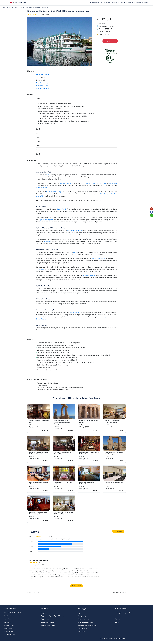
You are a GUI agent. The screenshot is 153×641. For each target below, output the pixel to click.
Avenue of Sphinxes (42, 88)
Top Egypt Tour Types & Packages (125, 613)
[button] (12, 2)
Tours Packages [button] (125, 2)
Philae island (40, 269)
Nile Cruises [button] (136, 2)
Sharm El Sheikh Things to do (12, 613)
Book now (110, 41)
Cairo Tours (7, 619)
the (47, 192)
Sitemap (117, 622)
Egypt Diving (81, 631)
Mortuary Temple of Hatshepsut (96, 183)
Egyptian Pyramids (46, 613)
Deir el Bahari (112, 183)
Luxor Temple (61, 209)
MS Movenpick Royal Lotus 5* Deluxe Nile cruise (63, 513)
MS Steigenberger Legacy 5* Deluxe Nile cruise (89, 453)
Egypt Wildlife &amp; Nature (86, 622)
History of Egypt (82, 616)
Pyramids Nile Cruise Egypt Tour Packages (114, 453)
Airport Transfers (9, 631)
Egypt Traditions (82, 628)
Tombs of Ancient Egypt (48, 625)
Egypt (8, 7)
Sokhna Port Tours (9, 634)
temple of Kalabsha (98, 258)
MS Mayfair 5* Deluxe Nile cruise (114, 483)
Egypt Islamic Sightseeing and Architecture (53, 616)
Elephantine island (89, 275)
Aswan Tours (8, 628)
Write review (118, 531)
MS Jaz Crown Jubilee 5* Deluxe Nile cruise (63, 453)
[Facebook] (151, 212)
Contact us (118, 616)
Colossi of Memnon (42, 83)
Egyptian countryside (46, 220)
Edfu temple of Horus (74, 230)
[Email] (151, 208)
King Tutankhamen (102, 194)
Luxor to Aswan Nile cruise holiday (88, 421)
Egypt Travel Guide (83, 619)
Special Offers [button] (104, 2)
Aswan (75, 252)
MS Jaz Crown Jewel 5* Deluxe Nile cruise (113, 421)
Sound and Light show (103, 317)
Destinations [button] (94, 2)
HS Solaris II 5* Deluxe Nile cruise (63, 483)
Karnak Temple (75, 312)
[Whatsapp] (151, 215)
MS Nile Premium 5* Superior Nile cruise (39, 483)
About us (117, 619)
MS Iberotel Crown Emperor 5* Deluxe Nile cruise (38, 453)
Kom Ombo (47, 241)
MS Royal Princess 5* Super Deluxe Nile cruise (38, 513)
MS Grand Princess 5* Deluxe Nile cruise (87, 483)
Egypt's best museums (47, 622)
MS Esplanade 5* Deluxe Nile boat (39, 421)
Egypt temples (45, 619)
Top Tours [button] (114, 2)
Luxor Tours (14, 7)
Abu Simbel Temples (42, 74)
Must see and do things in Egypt (87, 625)
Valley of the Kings (42, 86)
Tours (4, 7)
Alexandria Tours (9, 625)
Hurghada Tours (9, 616)
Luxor (48, 175)
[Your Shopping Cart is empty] (7, 3)
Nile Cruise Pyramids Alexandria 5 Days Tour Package (62, 422)
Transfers (145, 2)
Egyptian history (41, 187)
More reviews (76, 586)
